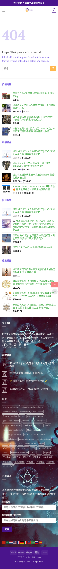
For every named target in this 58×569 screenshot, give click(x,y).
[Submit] (53, 68)
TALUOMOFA (30, 443)
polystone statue (44, 439)
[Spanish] (40, 542)
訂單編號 (6, 502)
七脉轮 (47, 452)
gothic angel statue (35, 416)
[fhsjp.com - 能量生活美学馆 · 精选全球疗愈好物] (29, 11)
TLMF (41, 443)
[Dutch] (11, 542)
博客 (33, 557)
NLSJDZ (44, 434)
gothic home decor (11, 421)
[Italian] (26, 542)
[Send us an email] (20, 345)
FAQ (39, 557)
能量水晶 (50, 462)
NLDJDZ (34, 434)
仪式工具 (6, 457)
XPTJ (32, 452)
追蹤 (7, 529)
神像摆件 (30, 462)
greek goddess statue (12, 425)
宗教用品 (36, 457)
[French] (18, 542)
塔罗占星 (16, 457)
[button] (3, 10)
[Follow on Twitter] (15, 345)
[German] (22, 542)
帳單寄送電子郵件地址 (12, 515)
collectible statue (10, 411)
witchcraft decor (44, 448)
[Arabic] (7, 542)
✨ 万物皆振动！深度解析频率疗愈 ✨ (28, 381)
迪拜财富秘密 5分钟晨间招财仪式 (26, 372)
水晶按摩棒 (47, 457)
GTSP (47, 425)
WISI (33, 448)
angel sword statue (11, 407)
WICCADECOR (9, 448)
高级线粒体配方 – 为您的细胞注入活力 (28, 389)
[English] (15, 542)
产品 (28, 557)
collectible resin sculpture (32, 407)
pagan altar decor (26, 439)
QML (5, 443)
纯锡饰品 (40, 462)
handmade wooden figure (13, 430)
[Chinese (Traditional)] (29, 542)
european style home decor (31, 411)
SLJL (20, 443)
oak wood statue (10, 439)
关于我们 (20, 557)
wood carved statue (19, 452)
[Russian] (37, 542)
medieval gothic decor (12, 434)
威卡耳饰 (26, 457)
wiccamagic (23, 448)
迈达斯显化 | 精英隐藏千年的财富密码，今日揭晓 (31, 364)
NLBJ (26, 434)
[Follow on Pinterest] (25, 345)
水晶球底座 (7, 462)
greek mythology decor (33, 425)
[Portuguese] (33, 542)
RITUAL (13, 443)
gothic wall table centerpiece (33, 421)
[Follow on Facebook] (4, 345)
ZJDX (39, 452)
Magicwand (32, 430)
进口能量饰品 (8, 466)
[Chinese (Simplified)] (4, 542)
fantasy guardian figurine (13, 416)
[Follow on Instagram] (9, 345)
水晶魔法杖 (19, 462)
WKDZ (6, 452)
